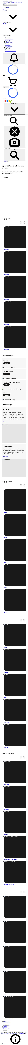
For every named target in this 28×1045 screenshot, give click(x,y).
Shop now (6, 363)
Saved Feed (7, 45)
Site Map (5, 1030)
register (12, 2)
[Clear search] (14, 131)
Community (5, 1024)
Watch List (7, 41)
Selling (6, 43)
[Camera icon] (14, 142)
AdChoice (3, 1043)
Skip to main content (7, 1)
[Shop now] (14, 173)
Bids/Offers (7, 40)
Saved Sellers (8, 47)
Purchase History (9, 42)
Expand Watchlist (6, 22)
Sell (3, 9)
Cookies (22, 1033)
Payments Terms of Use (15, 1033)
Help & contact (6, 1028)
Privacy (7, 1033)
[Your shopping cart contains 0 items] (13, 85)
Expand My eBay (6, 35)
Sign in (7, 2)
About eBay (5, 1021)
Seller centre (6, 1026)
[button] (14, 155)
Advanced (6, 161)
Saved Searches (8, 46)
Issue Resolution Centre (10, 51)
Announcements (6, 1022)
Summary (7, 37)
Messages (7, 49)
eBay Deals (16, 2)
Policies (5, 1027)
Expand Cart (5, 87)
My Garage (7, 48)
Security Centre (6, 1025)
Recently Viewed (9, 39)
